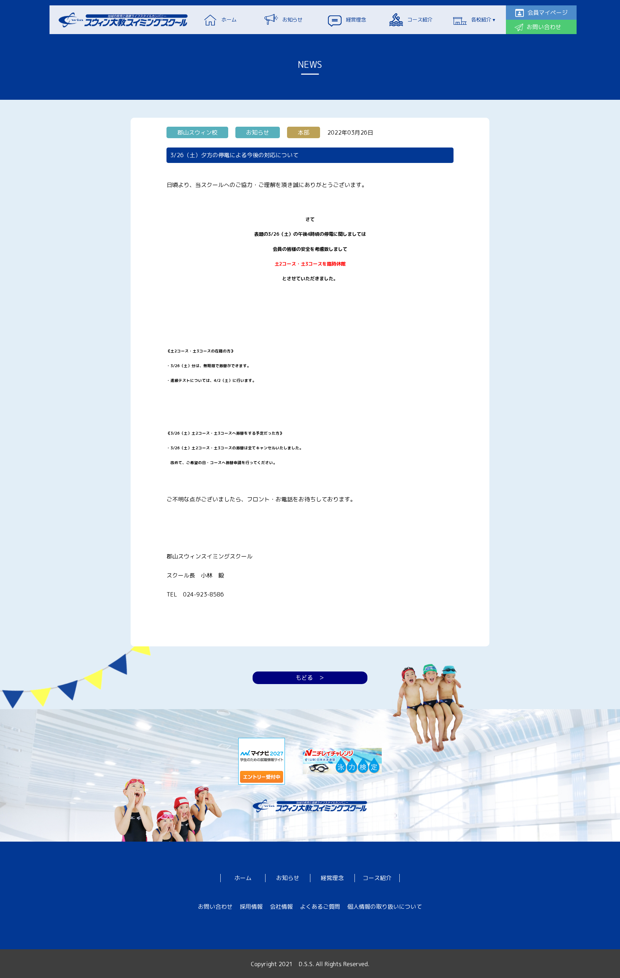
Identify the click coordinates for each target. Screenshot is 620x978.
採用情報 (251, 907)
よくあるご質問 (320, 907)
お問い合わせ (215, 907)
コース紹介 (377, 878)
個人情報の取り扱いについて (384, 907)
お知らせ (287, 878)
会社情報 (281, 907)
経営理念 (332, 878)
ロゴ (123, 19)
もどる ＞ (310, 678)
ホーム (243, 878)
